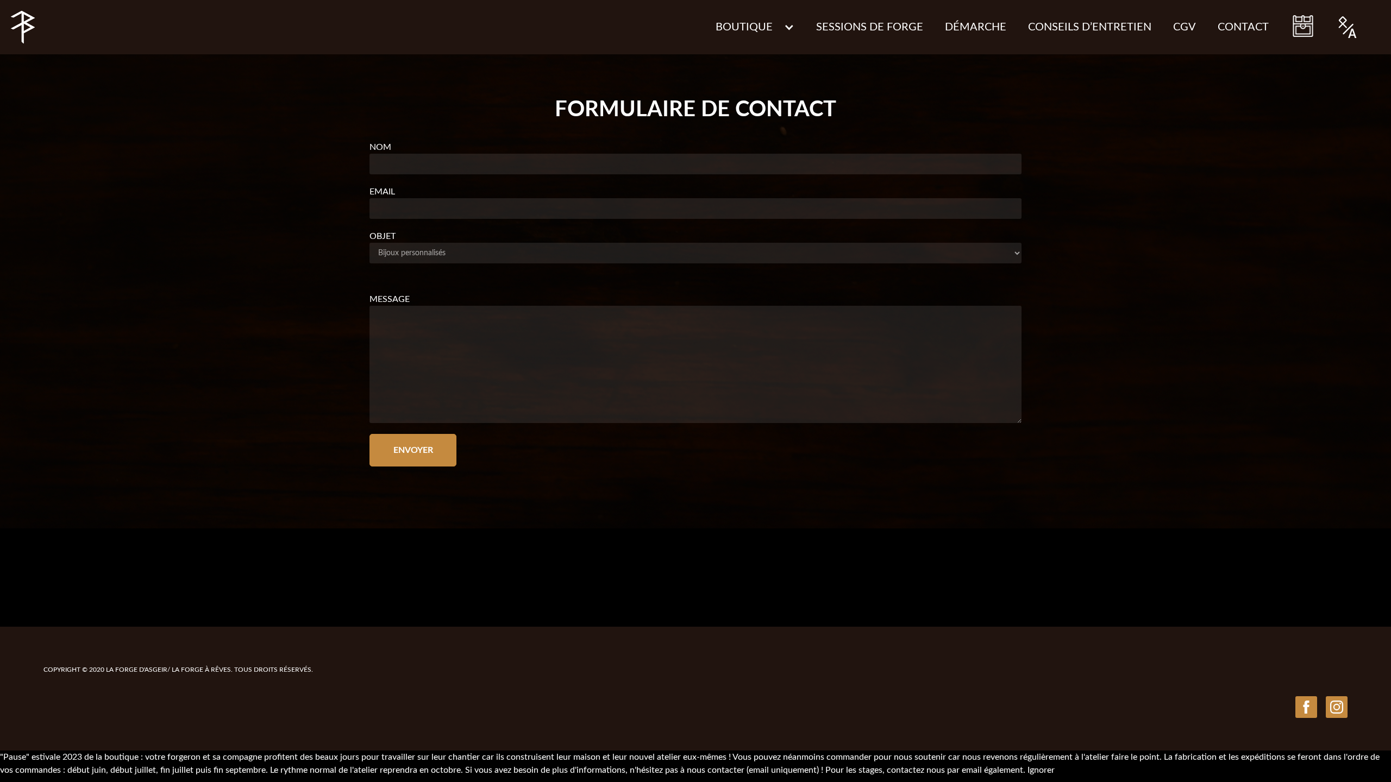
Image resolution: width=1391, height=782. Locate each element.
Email (382, 191)
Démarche (975, 27)
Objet (382, 236)
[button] (755, 27)
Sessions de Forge (869, 27)
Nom (380, 147)
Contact (1243, 27)
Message (389, 299)
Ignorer (1041, 770)
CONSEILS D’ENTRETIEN (1089, 27)
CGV (1184, 27)
